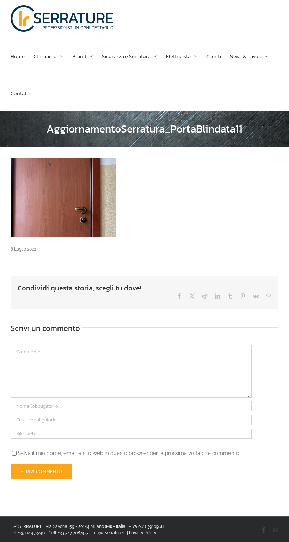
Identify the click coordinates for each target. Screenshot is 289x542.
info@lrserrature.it (109, 532)
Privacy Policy (142, 532)
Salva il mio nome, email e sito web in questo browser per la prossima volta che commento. (129, 453)
